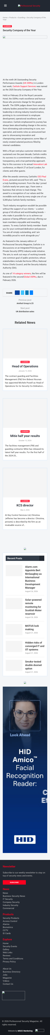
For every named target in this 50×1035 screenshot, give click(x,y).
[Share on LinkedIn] (27, 292)
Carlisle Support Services (24, 86)
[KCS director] (25, 482)
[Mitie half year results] (25, 413)
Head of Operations (25, 366)
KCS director (25, 505)
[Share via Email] (31, 292)
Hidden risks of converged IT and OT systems (34, 646)
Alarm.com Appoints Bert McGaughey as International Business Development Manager (33, 577)
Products (12, 17)
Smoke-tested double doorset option (33, 665)
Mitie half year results (25, 436)
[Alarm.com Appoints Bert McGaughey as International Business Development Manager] (14, 570)
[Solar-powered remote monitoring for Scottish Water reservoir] (14, 603)
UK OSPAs (28, 83)
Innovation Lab (40, 164)
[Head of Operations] (25, 343)
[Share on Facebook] (17, 292)
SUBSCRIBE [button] (14, 882)
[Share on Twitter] (22, 292)
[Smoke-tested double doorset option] (14, 665)
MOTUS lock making (32, 627)
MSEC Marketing (25, 1031)
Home (5, 17)
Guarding (21, 17)
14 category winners (21, 273)
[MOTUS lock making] (14, 629)
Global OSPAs (30, 277)
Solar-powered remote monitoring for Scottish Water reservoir (33, 606)
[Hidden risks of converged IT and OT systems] (14, 646)
